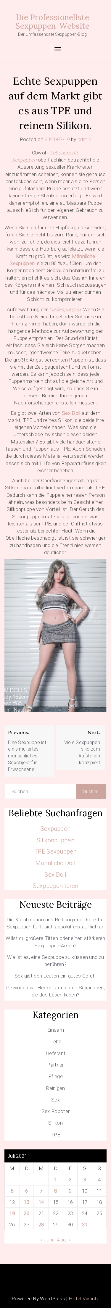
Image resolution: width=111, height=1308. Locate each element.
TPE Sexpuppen (55, 851)
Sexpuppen (56, 828)
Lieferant (56, 1053)
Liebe (55, 1041)
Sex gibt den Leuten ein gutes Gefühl (56, 976)
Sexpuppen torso (55, 885)
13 (26, 1202)
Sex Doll (71, 413)
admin (84, 139)
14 (41, 1202)
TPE (55, 1135)
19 (12, 1213)
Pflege (55, 1076)
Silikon (55, 1123)
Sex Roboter (55, 1111)
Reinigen (55, 1088)
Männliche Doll (55, 863)
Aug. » (64, 1240)
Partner (55, 1065)
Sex (55, 1100)
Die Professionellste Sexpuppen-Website (52, 21)
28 (41, 1225)
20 (26, 1213)
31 (85, 1225)
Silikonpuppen (55, 840)
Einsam (55, 1030)
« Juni (46, 1240)
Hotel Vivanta (84, 1298)
